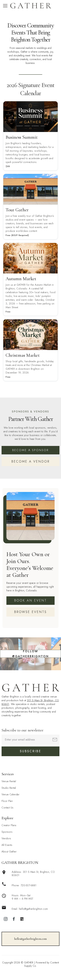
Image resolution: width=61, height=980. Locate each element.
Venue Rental (9, 781)
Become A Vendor (30, 461)
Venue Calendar (10, 794)
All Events (7, 845)
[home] (30, 6)
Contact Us (7, 807)
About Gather (9, 851)
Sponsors (7, 832)
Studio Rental (9, 788)
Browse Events (30, 612)
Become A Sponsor (30, 450)
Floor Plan (7, 801)
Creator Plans (9, 825)
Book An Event (30, 600)
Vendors (6, 838)
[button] (5, 5)
